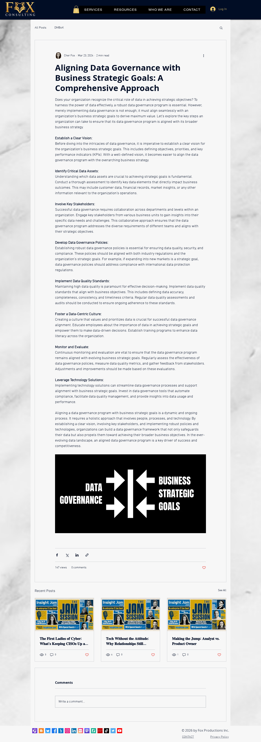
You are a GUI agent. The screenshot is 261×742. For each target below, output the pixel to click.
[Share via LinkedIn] (77, 555)
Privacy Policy (219, 737)
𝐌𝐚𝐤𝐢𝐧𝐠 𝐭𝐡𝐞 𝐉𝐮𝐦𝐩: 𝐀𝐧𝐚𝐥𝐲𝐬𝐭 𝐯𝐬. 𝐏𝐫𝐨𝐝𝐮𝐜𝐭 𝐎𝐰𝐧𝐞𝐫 (196, 641)
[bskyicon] (47, 730)
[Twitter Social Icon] (113, 730)
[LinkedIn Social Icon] (73, 730)
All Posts (40, 28)
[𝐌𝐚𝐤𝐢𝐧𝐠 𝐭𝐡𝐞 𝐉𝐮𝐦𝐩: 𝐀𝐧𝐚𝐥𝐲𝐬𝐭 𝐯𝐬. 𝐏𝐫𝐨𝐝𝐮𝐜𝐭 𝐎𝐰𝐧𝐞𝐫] (196, 614)
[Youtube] (119, 730)
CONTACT (188, 737)
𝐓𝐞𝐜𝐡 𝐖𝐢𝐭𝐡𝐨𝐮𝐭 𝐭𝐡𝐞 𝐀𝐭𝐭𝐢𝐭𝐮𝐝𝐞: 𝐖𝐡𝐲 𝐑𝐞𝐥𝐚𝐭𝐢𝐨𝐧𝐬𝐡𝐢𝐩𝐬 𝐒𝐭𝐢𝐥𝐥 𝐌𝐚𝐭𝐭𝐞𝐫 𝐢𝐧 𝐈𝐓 (127, 641)
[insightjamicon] (60, 730)
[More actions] (203, 55)
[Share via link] (87, 555)
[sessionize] (93, 730)
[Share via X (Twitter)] (67, 555)
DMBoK (59, 28)
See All (222, 590)
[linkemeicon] (80, 730)
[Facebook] (54, 730)
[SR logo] (100, 730)
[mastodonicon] (87, 730)
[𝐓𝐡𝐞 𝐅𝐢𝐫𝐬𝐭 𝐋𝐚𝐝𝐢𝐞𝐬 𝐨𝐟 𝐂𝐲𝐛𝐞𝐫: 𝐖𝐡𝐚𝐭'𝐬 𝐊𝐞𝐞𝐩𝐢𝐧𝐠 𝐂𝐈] (64, 614)
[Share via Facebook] (57, 555)
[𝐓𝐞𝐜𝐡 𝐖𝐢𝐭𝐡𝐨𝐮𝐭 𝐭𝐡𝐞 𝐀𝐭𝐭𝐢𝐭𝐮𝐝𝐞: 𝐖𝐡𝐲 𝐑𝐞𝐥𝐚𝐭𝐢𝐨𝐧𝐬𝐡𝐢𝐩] (130, 614)
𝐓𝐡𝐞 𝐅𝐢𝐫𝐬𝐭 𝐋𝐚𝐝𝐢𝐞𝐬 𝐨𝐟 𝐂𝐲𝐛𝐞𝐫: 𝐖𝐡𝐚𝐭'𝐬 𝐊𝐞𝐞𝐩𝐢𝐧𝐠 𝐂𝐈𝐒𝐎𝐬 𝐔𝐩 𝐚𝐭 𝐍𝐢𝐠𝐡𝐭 (63, 641)
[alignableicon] (34, 730)
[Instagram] (67, 730)
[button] (76, 9)
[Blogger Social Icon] (41, 730)
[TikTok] (106, 730)
